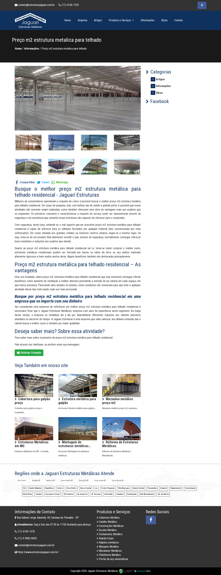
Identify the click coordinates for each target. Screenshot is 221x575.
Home (67, 20)
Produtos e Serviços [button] (120, 20)
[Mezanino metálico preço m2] (121, 385)
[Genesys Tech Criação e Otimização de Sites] (142, 571)
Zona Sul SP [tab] (83, 480)
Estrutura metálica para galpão (77, 401)
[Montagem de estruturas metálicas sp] (77, 428)
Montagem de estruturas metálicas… (74, 444)
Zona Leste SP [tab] (100, 480)
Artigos (98, 20)
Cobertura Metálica (108, 517)
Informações (147, 20)
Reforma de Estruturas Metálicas (120, 444)
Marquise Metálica (108, 546)
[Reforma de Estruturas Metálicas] (121, 428)
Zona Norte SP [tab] (118, 480)
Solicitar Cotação (30, 352)
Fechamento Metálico (110, 534)
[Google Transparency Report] (126, 571)
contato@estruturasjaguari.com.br (36, 5)
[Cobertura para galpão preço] (34, 385)
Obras (164, 20)
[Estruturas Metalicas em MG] (34, 428)
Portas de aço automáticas (113, 559)
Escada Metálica (107, 530)
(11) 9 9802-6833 (27, 538)
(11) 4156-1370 (70, 5)
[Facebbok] (151, 520)
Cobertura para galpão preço (32, 401)
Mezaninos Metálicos (110, 550)
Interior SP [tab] (50, 480)
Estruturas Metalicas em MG (32, 444)
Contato (178, 20)
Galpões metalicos (108, 542)
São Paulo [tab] (22, 480)
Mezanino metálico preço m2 (117, 401)
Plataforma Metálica (109, 555)
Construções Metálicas (111, 526)
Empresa (82, 20)
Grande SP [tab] (36, 480)
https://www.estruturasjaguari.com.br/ (38, 552)
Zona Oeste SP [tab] (67, 480)
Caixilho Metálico (107, 521)
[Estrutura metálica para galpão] (77, 385)
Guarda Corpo (106, 538)
